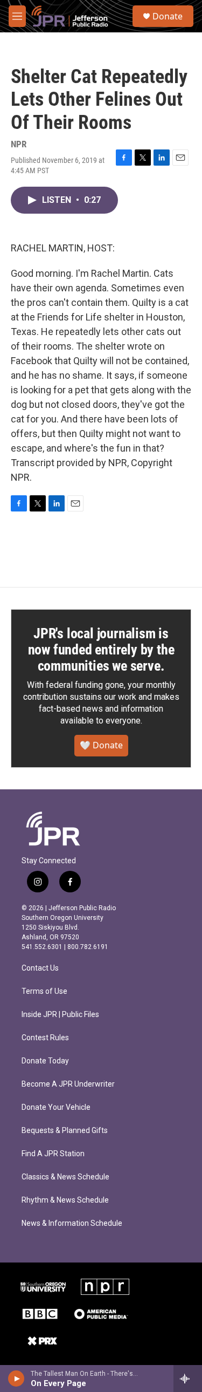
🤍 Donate (101, 745)
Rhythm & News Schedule (65, 1200)
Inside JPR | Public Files (60, 1015)
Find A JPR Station (53, 1154)
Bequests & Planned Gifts (65, 1131)
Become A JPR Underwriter (68, 1084)
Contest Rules (45, 1038)
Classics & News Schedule (65, 1177)
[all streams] (187, 1378)
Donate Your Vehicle (56, 1107)
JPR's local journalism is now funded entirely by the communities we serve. (101, 649)
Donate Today (45, 1061)
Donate (167, 16)
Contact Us (40, 968)
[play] (16, 1378)
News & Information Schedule (72, 1223)
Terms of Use (44, 991)
